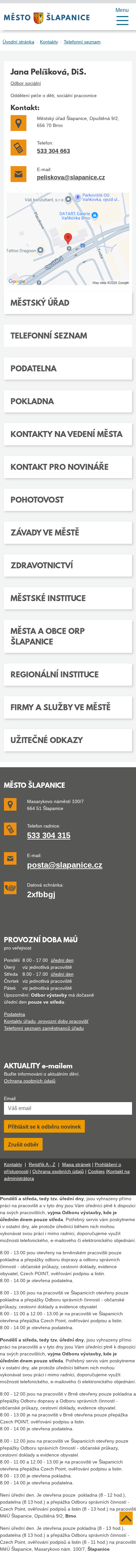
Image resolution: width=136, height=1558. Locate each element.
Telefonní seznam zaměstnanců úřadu (44, 1028)
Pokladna (32, 402)
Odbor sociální (26, 83)
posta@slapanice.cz (64, 864)
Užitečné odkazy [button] (47, 741)
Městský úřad (40, 303)
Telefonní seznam (82, 41)
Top (126, 1518)
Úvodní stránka (18, 41)
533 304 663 (53, 151)
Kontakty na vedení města (66, 435)
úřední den (62, 960)
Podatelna (33, 369)
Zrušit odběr (23, 1145)
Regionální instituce (55, 675)
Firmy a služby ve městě (61, 708)
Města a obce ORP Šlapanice (48, 637)
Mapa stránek (76, 1164)
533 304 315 (48, 835)
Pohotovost (37, 500)
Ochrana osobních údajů (29, 1081)
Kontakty (49, 41)
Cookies (96, 1171)
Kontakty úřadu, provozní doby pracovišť (46, 1021)
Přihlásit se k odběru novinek (44, 1127)
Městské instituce (48, 599)
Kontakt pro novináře (60, 467)
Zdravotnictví (42, 566)
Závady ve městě (45, 533)
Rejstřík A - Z (42, 1164)
